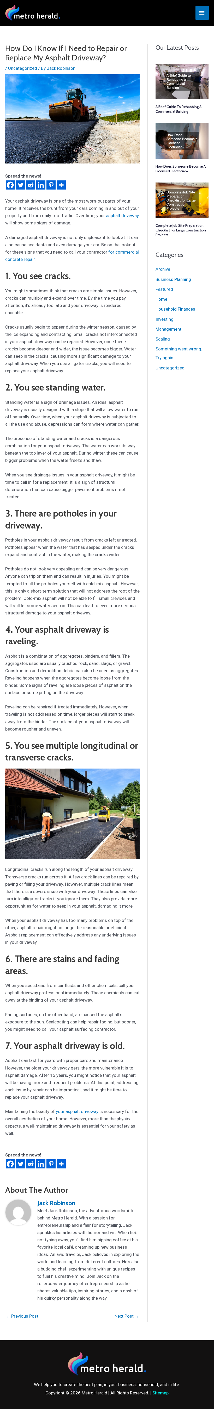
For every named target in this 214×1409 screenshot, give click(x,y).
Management (168, 329)
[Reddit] (30, 185)
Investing (165, 319)
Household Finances (175, 309)
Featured (164, 289)
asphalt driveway (122, 215)
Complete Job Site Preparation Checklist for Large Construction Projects (181, 230)
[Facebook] (10, 185)
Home (161, 299)
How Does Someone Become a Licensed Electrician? (181, 168)
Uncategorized (22, 68)
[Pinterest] (51, 185)
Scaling (163, 339)
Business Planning (173, 279)
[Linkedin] (40, 185)
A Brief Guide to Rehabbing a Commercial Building (178, 109)
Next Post (127, 1316)
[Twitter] (20, 185)
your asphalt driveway (77, 1111)
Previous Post (22, 1316)
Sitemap (160, 1392)
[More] (61, 185)
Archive (163, 269)
